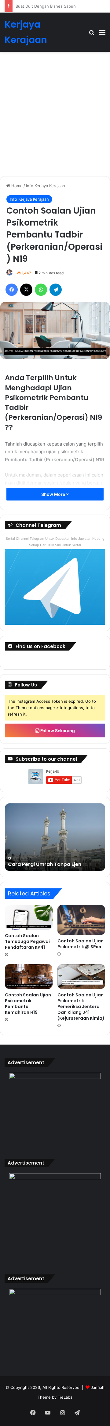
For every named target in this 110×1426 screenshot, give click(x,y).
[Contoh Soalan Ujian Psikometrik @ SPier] (81, 920)
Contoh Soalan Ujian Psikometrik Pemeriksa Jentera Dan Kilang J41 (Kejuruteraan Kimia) (81, 1006)
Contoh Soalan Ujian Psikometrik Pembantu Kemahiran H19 (28, 1003)
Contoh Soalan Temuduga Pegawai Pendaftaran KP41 (27, 941)
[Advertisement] (55, 116)
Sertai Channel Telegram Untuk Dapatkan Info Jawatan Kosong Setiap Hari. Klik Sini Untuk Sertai (55, 541)
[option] (55, 837)
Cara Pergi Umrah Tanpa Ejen (43, 6)
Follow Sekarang (57, 730)
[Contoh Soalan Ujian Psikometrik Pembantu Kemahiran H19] (29, 976)
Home (16, 185)
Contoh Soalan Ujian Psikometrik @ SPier (80, 944)
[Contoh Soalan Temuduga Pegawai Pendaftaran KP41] (29, 917)
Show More (53, 494)
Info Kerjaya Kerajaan (45, 185)
